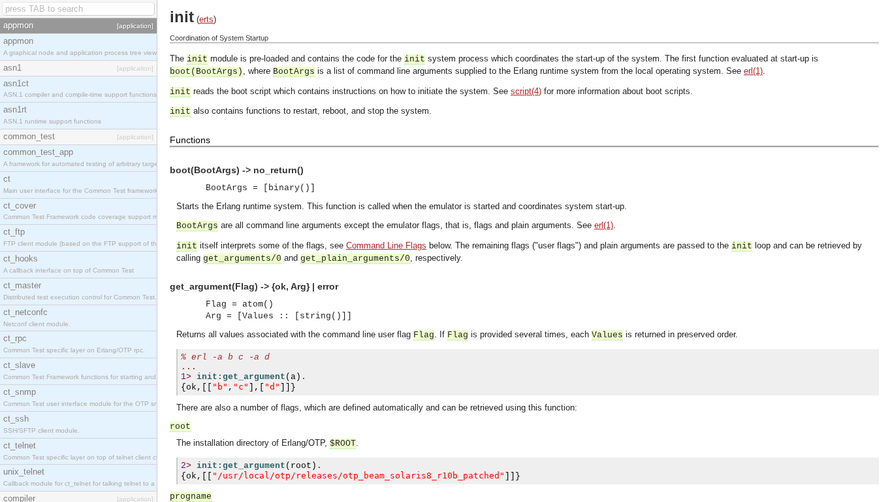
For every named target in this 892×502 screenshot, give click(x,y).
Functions (190, 140)
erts (206, 19)
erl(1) (753, 71)
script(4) (526, 91)
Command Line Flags (386, 245)
